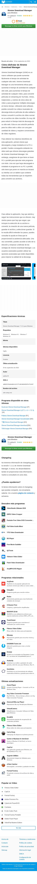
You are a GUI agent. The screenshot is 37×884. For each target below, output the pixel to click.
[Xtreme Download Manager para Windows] (4, 14)
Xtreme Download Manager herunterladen (16, 419)
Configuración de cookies (25, 858)
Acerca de (5, 839)
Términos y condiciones (27, 839)
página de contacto (26, 493)
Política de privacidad (26, 846)
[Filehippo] (7, 2)
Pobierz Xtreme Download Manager (14, 415)
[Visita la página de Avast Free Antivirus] (18, 21)
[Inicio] (2, 7)
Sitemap (4, 850)
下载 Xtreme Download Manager (12, 422)
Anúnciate (5, 846)
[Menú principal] (35, 2)
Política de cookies (25, 843)
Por (12, 15)
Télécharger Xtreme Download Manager (15, 428)
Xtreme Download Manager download (14, 425)
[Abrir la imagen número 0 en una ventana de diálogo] (16, 271)
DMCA (21, 854)
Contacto (5, 843)
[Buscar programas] (31, 2)
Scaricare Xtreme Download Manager (14, 407)
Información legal (25, 850)
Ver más (18, 828)
